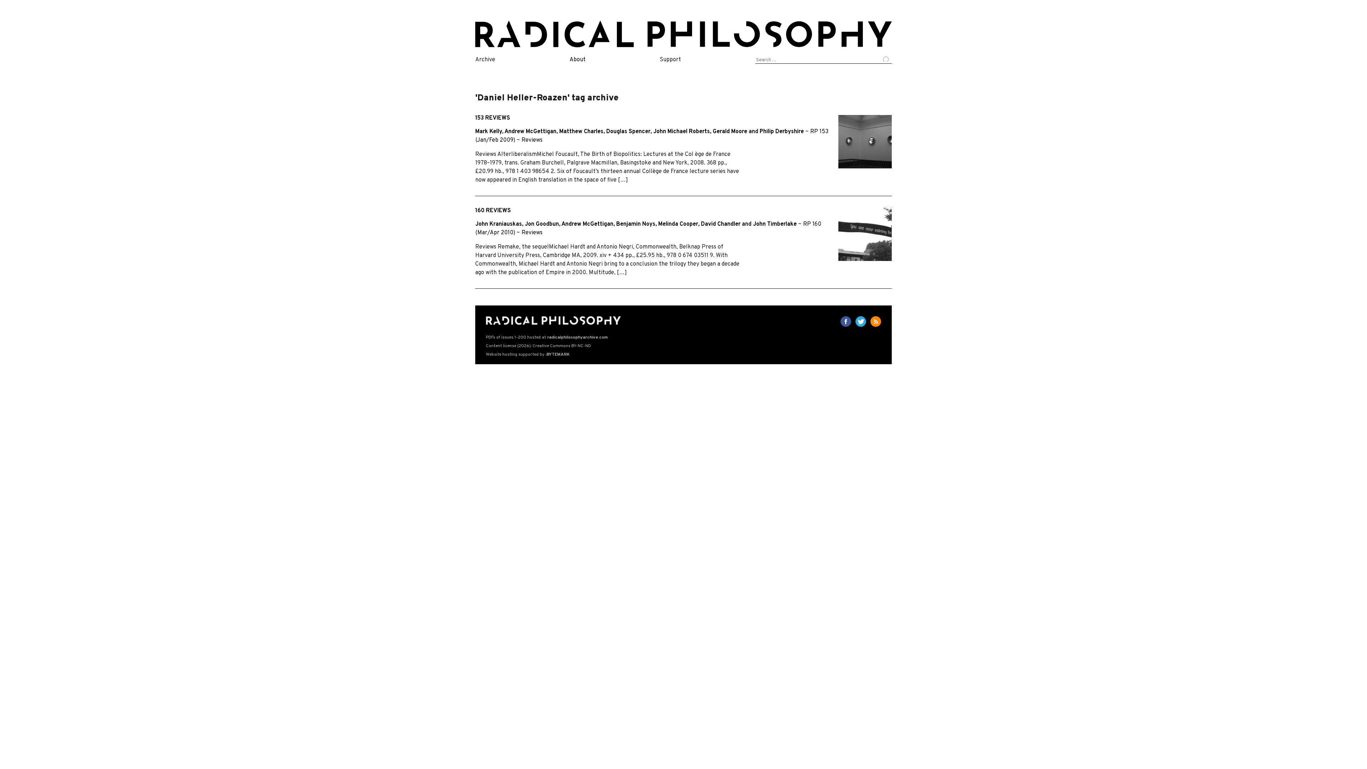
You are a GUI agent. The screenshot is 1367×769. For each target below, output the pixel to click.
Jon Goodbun (542, 224)
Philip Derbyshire (782, 131)
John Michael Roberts (681, 131)
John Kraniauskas (498, 224)
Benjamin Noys (635, 224)
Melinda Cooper (678, 224)
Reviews (532, 140)
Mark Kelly (488, 131)
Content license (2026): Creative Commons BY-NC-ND (538, 346)
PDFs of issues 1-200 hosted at (547, 337)
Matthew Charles (581, 131)
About (578, 59)
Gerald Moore (730, 131)
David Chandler (720, 224)
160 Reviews (493, 210)
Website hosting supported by (528, 354)
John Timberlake (775, 224)
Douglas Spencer (628, 131)
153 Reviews (492, 118)
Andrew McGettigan (530, 131)
